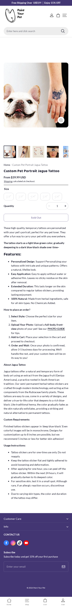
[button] (64, 15)
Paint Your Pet (39, 588)
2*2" (8, 196)
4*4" (33, 196)
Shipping (8, 181)
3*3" (20, 196)
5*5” (45, 196)
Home (7, 164)
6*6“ (57, 196)
